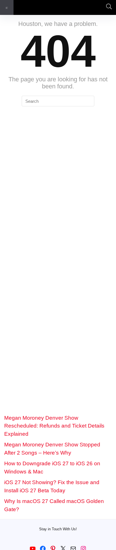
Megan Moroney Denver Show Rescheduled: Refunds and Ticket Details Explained (54, 426)
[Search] (107, 7)
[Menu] (7, 7)
